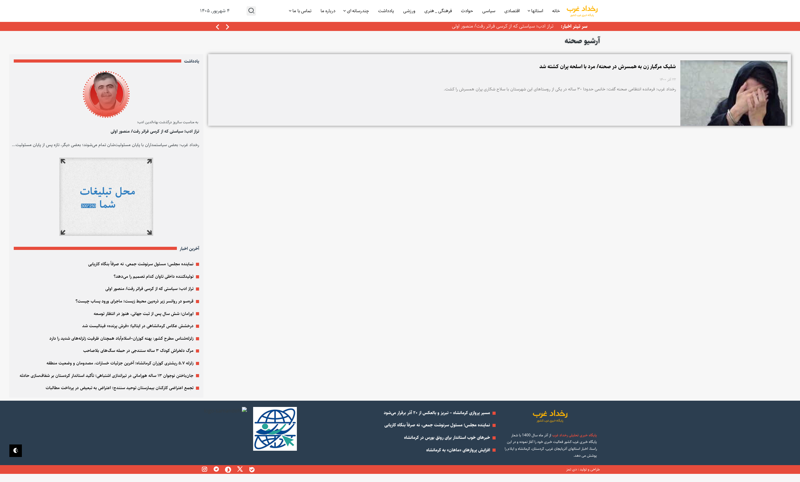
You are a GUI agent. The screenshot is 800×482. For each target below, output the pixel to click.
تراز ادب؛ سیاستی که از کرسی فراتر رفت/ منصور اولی (502, 26)
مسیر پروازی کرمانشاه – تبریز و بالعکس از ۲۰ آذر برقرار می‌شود (437, 412)
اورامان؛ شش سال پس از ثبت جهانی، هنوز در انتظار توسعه (143, 313)
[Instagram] (204, 469)
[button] (217, 28)
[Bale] (252, 469)
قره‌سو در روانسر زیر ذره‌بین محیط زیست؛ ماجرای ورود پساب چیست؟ (134, 301)
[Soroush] (228, 469)
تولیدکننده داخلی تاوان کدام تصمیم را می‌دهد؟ (153, 276)
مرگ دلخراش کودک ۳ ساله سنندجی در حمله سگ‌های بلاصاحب (138, 350)
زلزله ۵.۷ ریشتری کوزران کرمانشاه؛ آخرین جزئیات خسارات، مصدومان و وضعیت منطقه (120, 363)
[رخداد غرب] (582, 11)
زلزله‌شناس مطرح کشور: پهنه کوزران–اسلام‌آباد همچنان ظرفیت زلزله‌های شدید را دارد (121, 338)
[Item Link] (106, 94)
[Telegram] (216, 469)
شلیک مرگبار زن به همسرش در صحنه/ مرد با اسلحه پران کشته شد (607, 67)
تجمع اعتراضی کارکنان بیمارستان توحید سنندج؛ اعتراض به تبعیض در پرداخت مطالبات (119, 387)
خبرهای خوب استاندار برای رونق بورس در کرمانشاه (447, 437)
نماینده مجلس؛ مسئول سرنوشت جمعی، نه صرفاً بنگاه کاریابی (140, 264)
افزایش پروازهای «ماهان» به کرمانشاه (458, 450)
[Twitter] (240, 469)
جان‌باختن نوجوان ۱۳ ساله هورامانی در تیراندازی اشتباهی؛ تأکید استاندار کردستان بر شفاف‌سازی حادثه (106, 375)
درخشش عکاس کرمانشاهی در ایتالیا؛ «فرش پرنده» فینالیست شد (137, 325)
